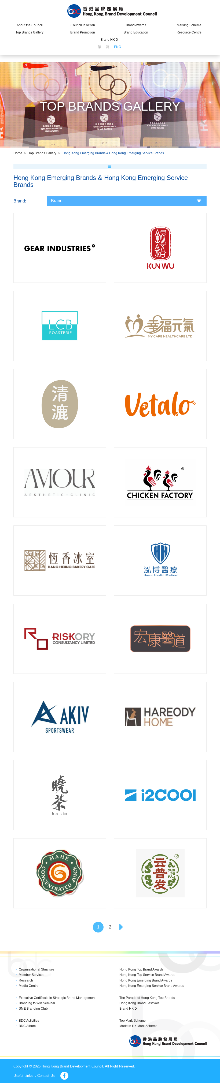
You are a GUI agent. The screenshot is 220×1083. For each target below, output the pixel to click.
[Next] (121, 927)
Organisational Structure (36, 969)
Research (26, 980)
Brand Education (136, 32)
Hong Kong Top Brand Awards (141, 969)
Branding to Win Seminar (37, 1003)
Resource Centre (189, 32)
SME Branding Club (33, 1008)
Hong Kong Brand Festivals (139, 1003)
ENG (117, 47)
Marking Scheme (189, 25)
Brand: (19, 201)
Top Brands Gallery (29, 32)
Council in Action (83, 25)
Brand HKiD (109, 40)
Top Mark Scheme (132, 1020)
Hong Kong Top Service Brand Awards (147, 975)
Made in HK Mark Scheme (138, 1026)
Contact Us (46, 1076)
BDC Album (27, 1026)
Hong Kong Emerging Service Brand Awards (151, 986)
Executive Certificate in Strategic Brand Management (57, 998)
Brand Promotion (82, 32)
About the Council (30, 25)
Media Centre (29, 986)
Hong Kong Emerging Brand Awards (145, 980)
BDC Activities (29, 1020)
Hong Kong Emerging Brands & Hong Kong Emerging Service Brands (113, 153)
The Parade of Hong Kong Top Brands (147, 998)
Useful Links (23, 1076)
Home (17, 153)
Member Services (31, 975)
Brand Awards (136, 25)
